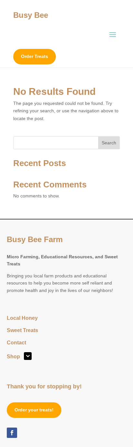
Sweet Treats (22, 330)
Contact (16, 343)
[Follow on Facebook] (12, 433)
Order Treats (34, 56)
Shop (13, 356)
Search (109, 142)
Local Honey (22, 318)
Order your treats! (34, 409)
